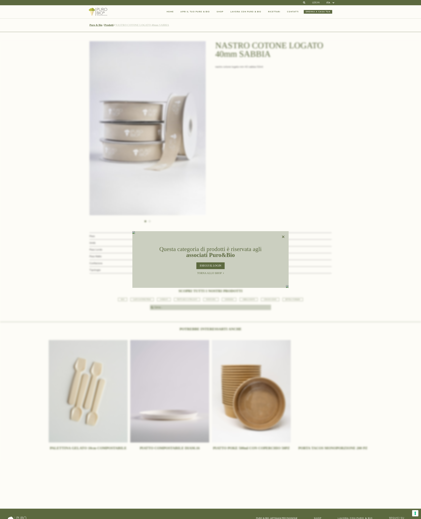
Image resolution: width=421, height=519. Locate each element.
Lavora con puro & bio (245, 11)
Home (170, 11)
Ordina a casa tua (318, 11)
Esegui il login (210, 265)
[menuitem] (330, 3)
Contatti (292, 11)
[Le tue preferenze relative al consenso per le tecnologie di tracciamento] (415, 513)
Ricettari (274, 11)
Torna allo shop (209, 273)
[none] (330, 3)
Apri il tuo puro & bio (195, 11)
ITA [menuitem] (328, 2)
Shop (220, 11)
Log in (316, 2)
